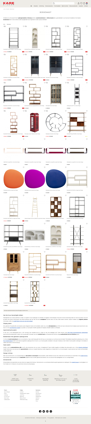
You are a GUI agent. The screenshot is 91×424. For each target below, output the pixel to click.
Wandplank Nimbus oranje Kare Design (11, 190)
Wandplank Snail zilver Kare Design (52, 133)
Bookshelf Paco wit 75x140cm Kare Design (32, 246)
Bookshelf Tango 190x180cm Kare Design (74, 133)
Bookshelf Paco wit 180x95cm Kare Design (53, 246)
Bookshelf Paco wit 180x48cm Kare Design (32, 49)
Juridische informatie (30, 417)
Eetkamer (38, 395)
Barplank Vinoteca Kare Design (72, 274)
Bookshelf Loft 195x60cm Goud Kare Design (11, 77)
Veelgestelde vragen (24, 393)
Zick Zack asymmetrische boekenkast (78, 332)
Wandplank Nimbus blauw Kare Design (53, 190)
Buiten (37, 399)
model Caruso (75, 362)
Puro (37, 401)
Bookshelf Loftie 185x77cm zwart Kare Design (54, 49)
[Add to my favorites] (23, 26)
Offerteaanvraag (23, 399)
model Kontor (83, 355)
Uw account (7, 396)
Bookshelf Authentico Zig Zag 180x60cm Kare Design (13, 133)
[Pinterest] (47, 411)
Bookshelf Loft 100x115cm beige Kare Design (75, 190)
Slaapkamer (38, 396)
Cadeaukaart (7, 399)
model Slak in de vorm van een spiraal (23, 321)
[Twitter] (44, 411)
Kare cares (6, 398)
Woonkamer (38, 393)
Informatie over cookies (60, 417)
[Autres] (32, 6)
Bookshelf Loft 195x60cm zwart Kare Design (75, 49)
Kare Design (7, 391)
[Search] (54, 3)
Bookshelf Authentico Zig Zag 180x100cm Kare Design (34, 105)
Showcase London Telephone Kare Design (32, 133)
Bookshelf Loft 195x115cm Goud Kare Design (33, 274)
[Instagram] (51, 411)
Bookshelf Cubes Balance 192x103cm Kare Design (55, 218)
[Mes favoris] (81, 3)
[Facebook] (40, 411)
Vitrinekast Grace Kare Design (9, 274)
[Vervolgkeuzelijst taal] (87, 3)
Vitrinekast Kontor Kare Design (51, 105)
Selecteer (9, 24)
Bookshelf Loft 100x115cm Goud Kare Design (54, 274)
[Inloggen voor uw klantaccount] (78, 3)
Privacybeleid (50, 417)
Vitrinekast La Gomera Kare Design (52, 77)
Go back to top (25, 310)
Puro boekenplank (8, 340)
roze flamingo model (15, 327)
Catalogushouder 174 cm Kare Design (73, 105)
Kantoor (37, 398)
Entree (37, 391)
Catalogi (6, 395)
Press (5, 393)
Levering (22, 395)
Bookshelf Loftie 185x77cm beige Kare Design (12, 218)
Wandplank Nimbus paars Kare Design (32, 190)
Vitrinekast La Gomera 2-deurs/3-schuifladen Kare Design (35, 77)
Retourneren (23, 398)
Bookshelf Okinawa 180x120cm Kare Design (75, 246)
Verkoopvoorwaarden (41, 417)
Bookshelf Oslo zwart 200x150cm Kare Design (75, 218)
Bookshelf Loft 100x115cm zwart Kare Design (12, 105)
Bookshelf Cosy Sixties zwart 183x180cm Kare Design (13, 246)
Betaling (22, 396)
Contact (22, 391)
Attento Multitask (83, 347)
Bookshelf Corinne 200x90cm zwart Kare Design (12, 49)
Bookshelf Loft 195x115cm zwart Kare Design (75, 77)
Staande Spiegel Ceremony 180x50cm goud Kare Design (35, 218)
